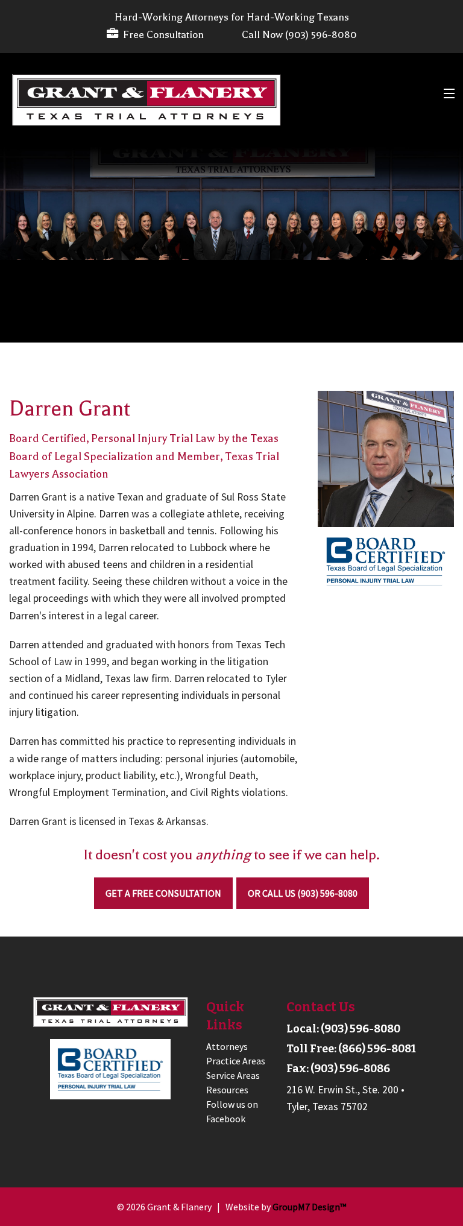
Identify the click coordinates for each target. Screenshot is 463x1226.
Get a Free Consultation (163, 893)
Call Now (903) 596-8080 (299, 34)
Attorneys (227, 1046)
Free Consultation (161, 34)
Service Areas (233, 1075)
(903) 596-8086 (350, 1068)
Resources (227, 1090)
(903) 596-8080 (360, 1028)
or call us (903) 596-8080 (302, 893)
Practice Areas (235, 1061)
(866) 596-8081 (377, 1048)
